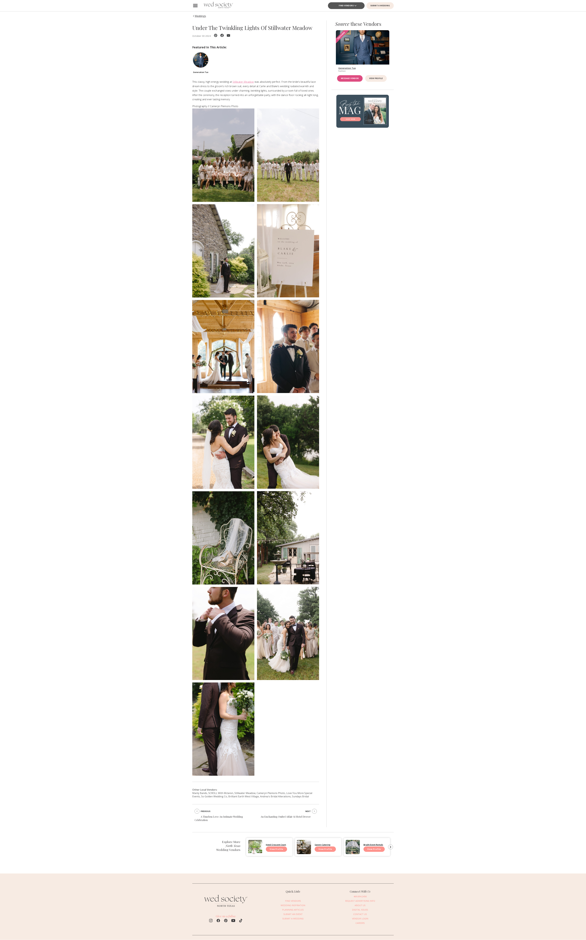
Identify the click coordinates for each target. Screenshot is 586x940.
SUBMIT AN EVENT (293, 914)
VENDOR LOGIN (360, 918)
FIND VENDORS (346, 5)
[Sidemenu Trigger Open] (195, 6)
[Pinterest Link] (226, 921)
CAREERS (360, 922)
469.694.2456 (360, 896)
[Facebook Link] (218, 921)
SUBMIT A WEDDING (380, 5)
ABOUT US (360, 905)
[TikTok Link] (240, 921)
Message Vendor (350, 78)
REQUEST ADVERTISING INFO (360, 900)
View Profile (376, 78)
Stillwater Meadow (243, 81)
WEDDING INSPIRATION (293, 905)
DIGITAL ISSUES (360, 909)
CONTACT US (360, 914)
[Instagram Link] (211, 921)
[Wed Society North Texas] (218, 6)
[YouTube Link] (233, 921)
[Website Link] (226, 908)
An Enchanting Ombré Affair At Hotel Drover (286, 816)
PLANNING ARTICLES (293, 909)
